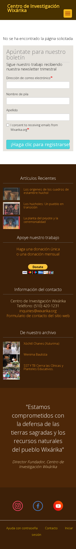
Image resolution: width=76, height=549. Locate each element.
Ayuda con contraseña (22, 528)
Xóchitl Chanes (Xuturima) (41, 343)
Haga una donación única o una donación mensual (38, 251)
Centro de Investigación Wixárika (33, 6)
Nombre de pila (17, 94)
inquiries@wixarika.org (38, 310)
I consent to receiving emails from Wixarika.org (34, 127)
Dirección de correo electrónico (28, 78)
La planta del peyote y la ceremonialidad (41, 220)
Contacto (51, 528)
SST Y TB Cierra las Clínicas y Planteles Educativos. (43, 367)
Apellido (12, 110)
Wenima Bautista (35, 354)
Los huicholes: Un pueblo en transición (44, 205)
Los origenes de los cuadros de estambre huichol (46, 191)
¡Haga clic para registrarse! (40, 144)
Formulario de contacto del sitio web (38, 315)
